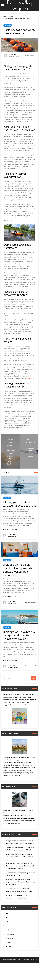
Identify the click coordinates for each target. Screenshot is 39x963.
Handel (8, 930)
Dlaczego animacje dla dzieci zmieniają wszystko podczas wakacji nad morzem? (18, 570)
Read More (7, 530)
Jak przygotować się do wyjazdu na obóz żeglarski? (19, 503)
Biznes (7, 913)
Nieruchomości (10, 938)
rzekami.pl (31, 378)
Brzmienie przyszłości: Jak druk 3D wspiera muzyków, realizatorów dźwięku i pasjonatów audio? (20, 857)
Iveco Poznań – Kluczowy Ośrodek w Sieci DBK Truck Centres (11, 453)
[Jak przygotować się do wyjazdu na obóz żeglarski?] (19, 485)
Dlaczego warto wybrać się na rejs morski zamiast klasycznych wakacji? (19, 635)
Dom (7, 922)
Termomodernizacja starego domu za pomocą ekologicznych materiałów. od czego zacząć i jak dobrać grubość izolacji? (20, 866)
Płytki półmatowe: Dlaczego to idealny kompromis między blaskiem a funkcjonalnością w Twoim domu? (20, 882)
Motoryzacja (10, 934)
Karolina (13, 55)
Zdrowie (8, 946)
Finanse (8, 926)
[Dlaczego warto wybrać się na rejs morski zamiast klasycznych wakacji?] (19, 617)
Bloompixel (12, 959)
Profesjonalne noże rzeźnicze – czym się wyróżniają (31, 449)
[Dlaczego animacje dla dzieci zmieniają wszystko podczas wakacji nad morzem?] (19, 549)
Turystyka (11, 16)
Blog (7, 918)
